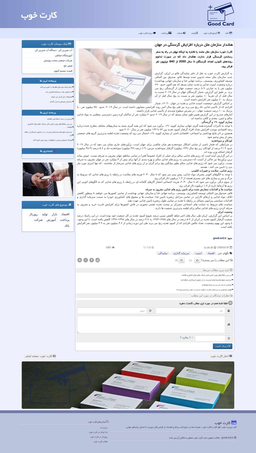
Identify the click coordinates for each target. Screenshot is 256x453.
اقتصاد (211, 253)
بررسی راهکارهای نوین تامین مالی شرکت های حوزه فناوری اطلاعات (206, 275)
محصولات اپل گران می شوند (61, 97)
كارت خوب (39, 15)
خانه (227, 33)
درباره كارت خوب (146, 33)
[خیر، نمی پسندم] (182, 260)
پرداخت (164, 33)
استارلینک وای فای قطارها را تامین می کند (56, 87)
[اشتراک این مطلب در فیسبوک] (91, 259)
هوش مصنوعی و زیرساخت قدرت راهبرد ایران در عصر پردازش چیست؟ (204, 290)
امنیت (198, 253)
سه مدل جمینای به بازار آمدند (61, 102)
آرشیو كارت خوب (210, 33)
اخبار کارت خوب (220, 356)
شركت (38, 219)
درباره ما (104, 428)
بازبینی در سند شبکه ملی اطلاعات (59, 119)
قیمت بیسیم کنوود (63, 70)
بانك (66, 225)
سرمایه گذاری (181, 253)
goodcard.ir (219, 238)
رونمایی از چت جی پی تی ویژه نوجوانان (217, 285)
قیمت (193, 33)
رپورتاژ (33, 214)
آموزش (51, 219)
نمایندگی (163, 253)
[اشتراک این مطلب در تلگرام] (97, 259)
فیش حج (68, 65)
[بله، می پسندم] (197, 260)
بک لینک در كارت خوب (98, 432)
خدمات (180, 33)
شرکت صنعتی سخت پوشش (58, 60)
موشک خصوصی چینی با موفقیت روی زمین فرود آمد (52, 140)
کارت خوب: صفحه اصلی (39, 356)
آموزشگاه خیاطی (63, 55)
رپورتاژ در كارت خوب (99, 437)
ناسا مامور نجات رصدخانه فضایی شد (59, 92)
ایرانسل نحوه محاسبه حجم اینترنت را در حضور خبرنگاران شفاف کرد (206, 280)
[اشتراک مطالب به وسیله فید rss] (79, 259)
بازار (54, 214)
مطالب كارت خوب (101, 441)
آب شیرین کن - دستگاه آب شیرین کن (53, 50)
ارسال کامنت (221, 346)
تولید (45, 214)
